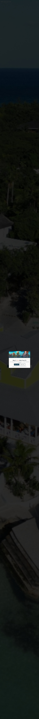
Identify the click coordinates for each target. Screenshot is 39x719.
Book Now (16, 364)
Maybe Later (22, 364)
